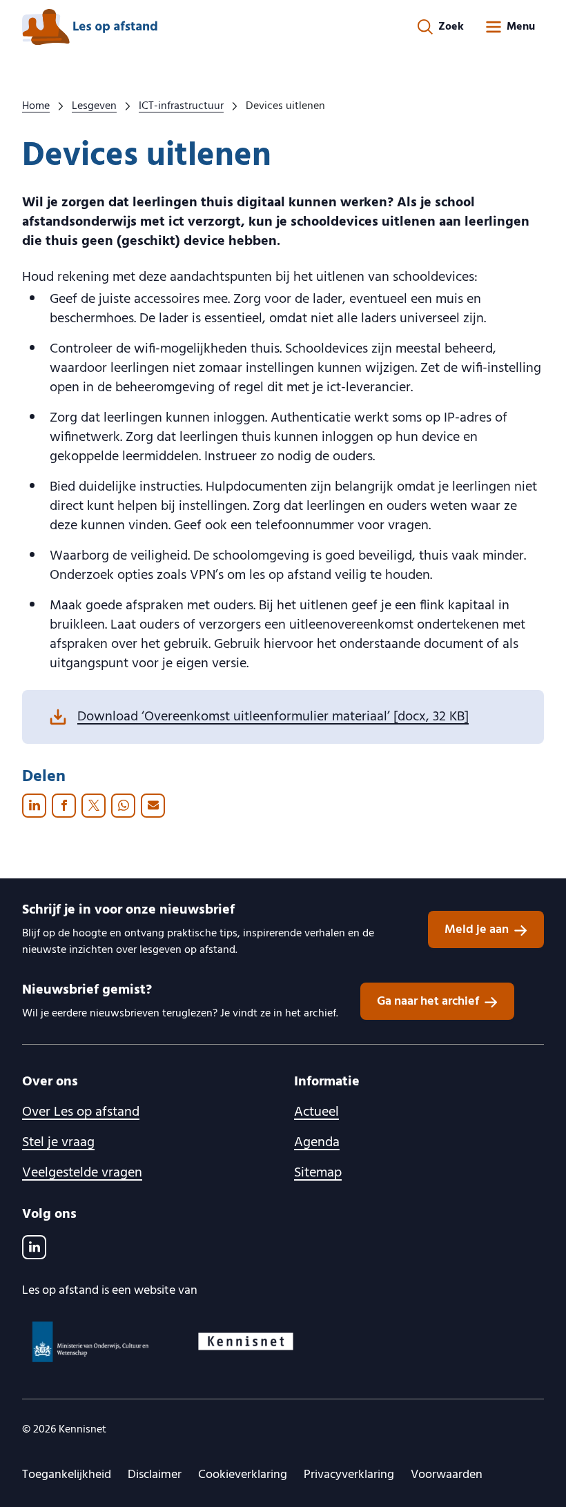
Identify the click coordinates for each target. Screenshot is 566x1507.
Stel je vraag (58, 1143)
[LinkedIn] (34, 1247)
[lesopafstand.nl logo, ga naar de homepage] (89, 27)
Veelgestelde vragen (82, 1173)
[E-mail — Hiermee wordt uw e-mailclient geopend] (153, 806)
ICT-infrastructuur (181, 106)
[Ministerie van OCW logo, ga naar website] (91, 1342)
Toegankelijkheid (66, 1475)
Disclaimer (155, 1475)
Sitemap (318, 1173)
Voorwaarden (446, 1475)
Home (36, 106)
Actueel (316, 1112)
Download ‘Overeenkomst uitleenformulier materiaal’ (273, 717)
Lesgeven (94, 106)
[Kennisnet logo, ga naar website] (246, 1341)
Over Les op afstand (80, 1112)
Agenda (317, 1143)
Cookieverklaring (242, 1475)
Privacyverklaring (349, 1475)
